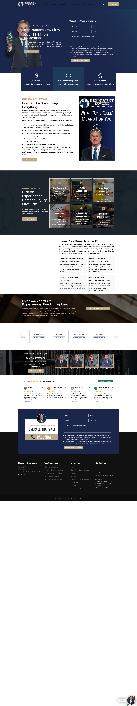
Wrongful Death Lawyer (47, 315)
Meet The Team (35, 370)
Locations (53, 4)
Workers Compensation (53, 479)
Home (47, 4)
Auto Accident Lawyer (48, 309)
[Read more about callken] (27, 4)
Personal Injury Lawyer (30, 309)
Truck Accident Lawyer (65, 309)
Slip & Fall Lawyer (50, 311)
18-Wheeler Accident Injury (54, 470)
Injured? (74, 476)
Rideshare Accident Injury (54, 473)
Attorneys (71, 4)
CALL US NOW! (29, 219)
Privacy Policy (75, 485)
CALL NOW (113, 4)
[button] (97, 128)
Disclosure (74, 482)
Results (84, 4)
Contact (90, 4)
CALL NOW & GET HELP (98, 308)
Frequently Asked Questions (81, 479)
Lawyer (75, 311)
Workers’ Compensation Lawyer (55, 313)
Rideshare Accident (65, 311)
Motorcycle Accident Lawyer (32, 311)
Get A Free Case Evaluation (80, 470)
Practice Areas (62, 4)
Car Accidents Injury (52, 467)
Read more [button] (27, 401)
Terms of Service (76, 488)
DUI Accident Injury (52, 476)
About (78, 4)
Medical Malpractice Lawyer (32, 313)
